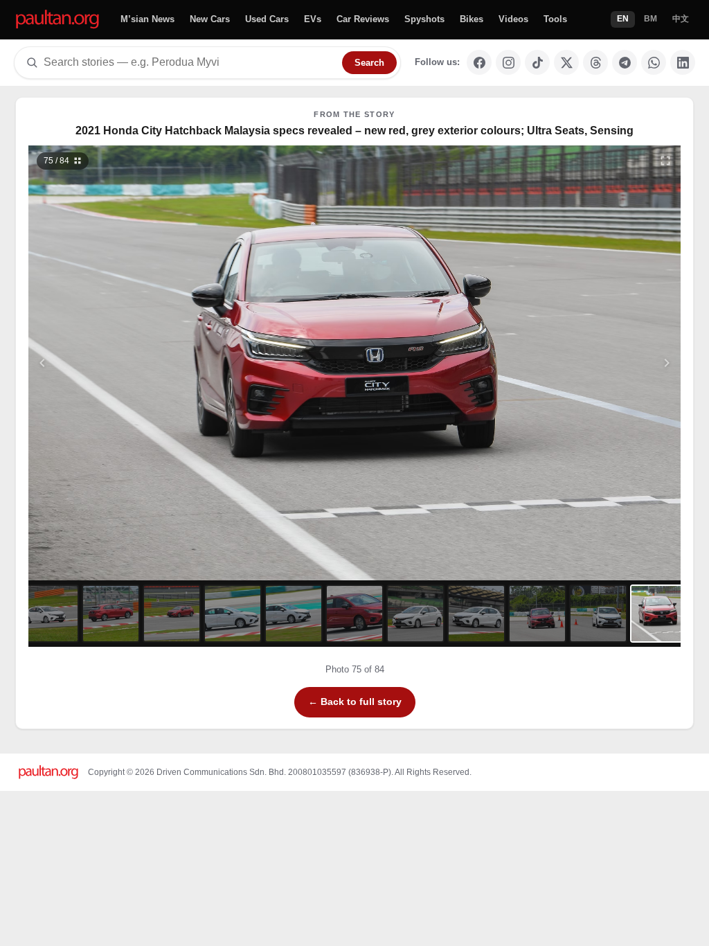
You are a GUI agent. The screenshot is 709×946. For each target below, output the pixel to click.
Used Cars (267, 19)
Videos (513, 19)
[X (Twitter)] (566, 62)
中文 (680, 19)
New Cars (210, 19)
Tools (555, 19)
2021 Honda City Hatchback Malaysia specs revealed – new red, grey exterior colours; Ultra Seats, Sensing (354, 130)
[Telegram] (624, 62)
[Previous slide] (110, 362)
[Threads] (595, 62)
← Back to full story (355, 701)
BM (650, 19)
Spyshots (424, 19)
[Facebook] (479, 62)
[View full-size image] (665, 160)
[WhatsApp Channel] (653, 62)
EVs (312, 19)
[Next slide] (599, 362)
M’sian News (147, 19)
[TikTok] (537, 62)
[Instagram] (508, 62)
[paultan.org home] (57, 19)
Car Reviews (362, 19)
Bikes (471, 19)
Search (369, 62)
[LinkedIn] (682, 62)
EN (623, 19)
